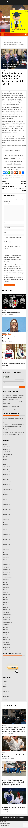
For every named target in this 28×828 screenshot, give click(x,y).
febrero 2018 (6, 639)
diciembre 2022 (7, 509)
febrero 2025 (6, 467)
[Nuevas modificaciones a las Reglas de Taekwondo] (14, 796)
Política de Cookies (4, 825)
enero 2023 (6, 507)
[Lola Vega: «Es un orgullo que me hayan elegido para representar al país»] (14, 324)
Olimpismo (6, 696)
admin (4, 87)
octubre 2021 (6, 544)
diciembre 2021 (7, 539)
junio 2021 (5, 554)
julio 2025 (5, 457)
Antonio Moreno (20, 175)
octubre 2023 (6, 487)
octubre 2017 (6, 649)
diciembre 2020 (7, 569)
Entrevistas (4, 333)
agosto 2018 (6, 624)
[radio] (8, 164)
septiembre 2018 (7, 622)
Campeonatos (6, 684)
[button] (5, 34)
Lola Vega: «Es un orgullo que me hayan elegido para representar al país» (12, 338)
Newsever (10, 819)
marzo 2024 (6, 477)
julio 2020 (5, 582)
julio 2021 (5, 552)
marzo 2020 (6, 592)
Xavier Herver (5, 178)
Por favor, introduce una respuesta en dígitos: (12, 238)
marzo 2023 (6, 502)
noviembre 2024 (7, 474)
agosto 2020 (6, 579)
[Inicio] (2, 34)
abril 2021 (5, 559)
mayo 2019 (6, 602)
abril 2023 (5, 499)
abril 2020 (5, 589)
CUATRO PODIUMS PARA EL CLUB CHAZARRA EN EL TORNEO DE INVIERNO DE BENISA (13, 434)
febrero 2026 (6, 447)
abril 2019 (5, 604)
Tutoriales (5, 699)
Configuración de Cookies (6, 827)
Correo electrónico (8, 227)
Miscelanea (6, 691)
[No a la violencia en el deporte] (14, 301)
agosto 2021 (6, 549)
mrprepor (19, 177)
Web (5, 232)
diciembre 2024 (7, 472)
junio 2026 (5, 444)
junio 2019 (5, 599)
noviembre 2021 (7, 542)
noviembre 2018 (7, 617)
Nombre (6, 223)
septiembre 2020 (7, 577)
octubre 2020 (6, 574)
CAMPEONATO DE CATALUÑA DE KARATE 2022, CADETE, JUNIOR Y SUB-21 (8, 185)
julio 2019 (5, 597)
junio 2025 (5, 459)
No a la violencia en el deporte (11, 312)
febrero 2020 (6, 594)
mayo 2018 (6, 632)
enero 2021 (6, 567)
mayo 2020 (6, 587)
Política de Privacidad (5, 823)
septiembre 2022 (7, 517)
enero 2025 (6, 469)
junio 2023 (5, 494)
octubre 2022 (6, 514)
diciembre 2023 (7, 482)
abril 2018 (5, 634)
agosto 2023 (6, 492)
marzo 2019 (6, 607)
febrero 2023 (6, 504)
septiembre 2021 (7, 547)
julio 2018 (5, 627)
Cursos (5, 686)
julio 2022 (5, 522)
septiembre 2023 (7, 489)
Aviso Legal (3, 821)
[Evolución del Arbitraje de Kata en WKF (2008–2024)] (14, 743)
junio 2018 (5, 629)
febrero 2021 (6, 564)
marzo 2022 (6, 532)
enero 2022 (6, 537)
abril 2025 (5, 462)
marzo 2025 (6, 464)
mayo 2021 (6, 557)
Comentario (7, 203)
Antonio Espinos (12, 175)
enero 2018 (6, 642)
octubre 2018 (6, 619)
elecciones (5, 177)
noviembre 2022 (7, 512)
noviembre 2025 (7, 449)
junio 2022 (5, 524)
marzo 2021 (6, 562)
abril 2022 (5, 529)
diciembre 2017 (7, 644)
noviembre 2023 (7, 484)
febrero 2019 (6, 609)
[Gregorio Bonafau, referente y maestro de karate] (14, 351)
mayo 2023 (6, 497)
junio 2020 (5, 584)
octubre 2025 (6, 452)
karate (14, 177)
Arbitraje (5, 681)
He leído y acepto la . (12, 247)
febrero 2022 (6, 534)
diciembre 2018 (7, 614)
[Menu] (5, 34)
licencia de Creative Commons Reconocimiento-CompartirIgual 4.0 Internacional (13, 380)
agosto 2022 (6, 519)
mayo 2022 (6, 527)
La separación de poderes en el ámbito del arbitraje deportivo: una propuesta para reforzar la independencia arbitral (13, 397)
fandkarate (10, 177)
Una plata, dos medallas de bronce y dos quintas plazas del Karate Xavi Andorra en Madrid (20, 186)
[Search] (23, 34)
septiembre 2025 (7, 454)
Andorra (6, 175)
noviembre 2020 (7, 572)
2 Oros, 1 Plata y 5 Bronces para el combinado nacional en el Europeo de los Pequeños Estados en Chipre (13, 408)
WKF (22, 177)
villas (4, 432)
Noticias (3, 70)
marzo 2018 (6, 637)
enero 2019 (6, 612)
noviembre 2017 (7, 647)
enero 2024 (6, 479)
